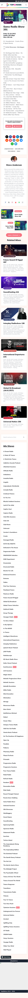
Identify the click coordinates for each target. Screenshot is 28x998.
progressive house (9, 148)
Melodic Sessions (8, 682)
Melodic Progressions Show (12, 678)
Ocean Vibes (7, 721)
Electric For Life (8, 571)
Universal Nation (8, 417)
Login (18, 1)
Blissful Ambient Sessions (11, 501)
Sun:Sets (6, 836)
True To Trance (8, 900)
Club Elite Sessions (9, 517)
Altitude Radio (8, 471)
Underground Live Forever (11, 911)
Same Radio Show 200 (18, 215)
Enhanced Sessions (9, 574)
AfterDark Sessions (9, 467)
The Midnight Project (10, 869)
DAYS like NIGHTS (9, 544)
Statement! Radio (9, 832)
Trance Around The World (11, 880)
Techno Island (7, 840)
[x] (6, 136)
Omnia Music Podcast (10, 732)
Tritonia (5, 896)
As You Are (6, 497)
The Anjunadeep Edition (11, 850)
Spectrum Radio (8, 828)
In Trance (6, 632)
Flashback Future (8, 590)
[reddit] (6, 140)
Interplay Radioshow (9, 319)
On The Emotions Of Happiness (13, 736)
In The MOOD (7, 628)
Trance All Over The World (11, 876)
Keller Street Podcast (10, 663)
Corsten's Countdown (10, 532)
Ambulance (7, 474)
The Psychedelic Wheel (10, 873)
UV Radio (6, 930)
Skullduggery (7, 813)
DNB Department (9, 559)
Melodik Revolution (9, 686)
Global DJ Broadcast (9, 384)
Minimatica (6, 698)
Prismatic (6, 759)
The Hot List (7, 861)
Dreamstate (7, 563)
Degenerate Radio (9, 551)
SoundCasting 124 (11, 292)
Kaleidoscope (7, 655)
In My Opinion (7, 624)
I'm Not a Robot (8, 621)
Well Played (7, 950)
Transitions (6, 888)
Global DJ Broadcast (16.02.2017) (12, 389)
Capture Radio (8, 513)
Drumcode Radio (8, 567)
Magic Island (7, 674)
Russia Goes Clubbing (10, 798)
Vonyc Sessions (8, 938)
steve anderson (11, 151)
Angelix (5, 482)
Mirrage (5, 701)
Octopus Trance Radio (10, 725)
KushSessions (7, 667)
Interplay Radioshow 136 (13, 323)
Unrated (6, 919)
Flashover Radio (8, 594)
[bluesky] (21, 140)
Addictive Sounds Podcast (11, 463)
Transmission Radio (9, 892)
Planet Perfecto (8, 755)
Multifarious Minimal (10, 713)
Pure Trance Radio (9, 771)
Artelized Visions (8, 494)
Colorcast (6, 528)
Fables (5, 582)
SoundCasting (7, 288)
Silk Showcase (8, 809)
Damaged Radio (8, 540)
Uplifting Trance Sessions (11, 927)
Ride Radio (6, 790)
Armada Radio (8, 490)
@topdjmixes (14, 961)
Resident (6, 782)
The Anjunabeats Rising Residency (11, 845)
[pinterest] (14, 136)
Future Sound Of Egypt (9, 256)
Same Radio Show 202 (9, 227)
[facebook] (10, 136)
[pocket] (10, 140)
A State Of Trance (9, 455)
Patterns (6, 748)
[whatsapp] (12, 143)
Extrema (6, 578)
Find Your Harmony (9, 586)
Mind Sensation (8, 694)
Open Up (6, 740)
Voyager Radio (8, 942)
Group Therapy (8, 613)
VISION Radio (7, 934)
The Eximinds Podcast (10, 853)
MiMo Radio (7, 690)
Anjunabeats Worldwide (11, 486)
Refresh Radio (8, 778)
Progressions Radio (9, 763)
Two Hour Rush (8, 903)
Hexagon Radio (8, 617)
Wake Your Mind (8, 946)
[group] (14, 976)
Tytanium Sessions (9, 907)
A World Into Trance (9, 459)
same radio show (19, 148)
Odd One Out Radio (9, 728)
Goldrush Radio (8, 609)
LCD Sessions (7, 671)
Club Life (6, 521)
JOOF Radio (7, 651)
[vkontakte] (14, 140)
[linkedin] (17, 136)
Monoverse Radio (9, 705)
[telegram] (15, 143)
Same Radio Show (7, 22)
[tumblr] (21, 136)
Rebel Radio (7, 775)
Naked (5, 717)
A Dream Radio (8, 451)
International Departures (10, 350)
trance (18, 151)
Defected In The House (10, 547)
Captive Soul (7, 509)
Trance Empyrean (9, 884)
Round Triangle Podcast (11, 794)
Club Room (6, 524)
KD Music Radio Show (10, 659)
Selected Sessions (9, 805)
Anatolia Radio (8, 478)
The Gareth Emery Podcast (12, 857)
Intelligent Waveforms (10, 636)
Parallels (6, 744)
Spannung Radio (8, 825)
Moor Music (7, 709)
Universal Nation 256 (12, 421)
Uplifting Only (7, 923)
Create (5, 536)
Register (24, 1)
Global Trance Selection (11, 605)
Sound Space (7, 817)
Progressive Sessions (10, 767)
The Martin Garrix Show (11, 865)
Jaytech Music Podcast (10, 648)
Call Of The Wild (8, 505)
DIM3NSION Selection (10, 555)
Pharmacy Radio (8, 751)
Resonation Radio (9, 786)
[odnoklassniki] (17, 140)
